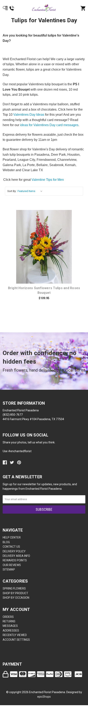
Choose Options (46, 247)
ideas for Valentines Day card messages (49, 125)
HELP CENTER (12, 537)
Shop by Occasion (16, 597)
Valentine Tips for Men (48, 179)
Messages (10, 625)
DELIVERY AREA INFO (16, 555)
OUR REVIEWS (12, 565)
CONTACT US (11, 546)
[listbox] (31, 191)
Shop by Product (15, 593)
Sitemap (9, 569)
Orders (8, 616)
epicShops (44, 696)
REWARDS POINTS (15, 560)
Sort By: (11, 191)
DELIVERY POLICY (14, 551)
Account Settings (16, 639)
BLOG (6, 542)
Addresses (11, 630)
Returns (9, 621)
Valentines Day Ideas (28, 114)
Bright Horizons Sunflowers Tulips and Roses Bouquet (44, 290)
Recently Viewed (15, 635)
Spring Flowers (14, 588)
